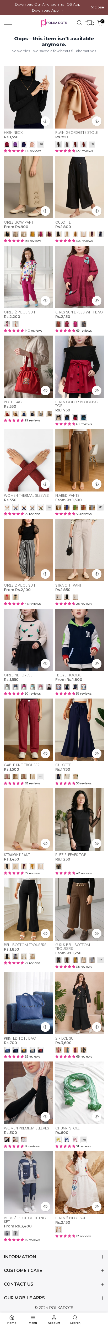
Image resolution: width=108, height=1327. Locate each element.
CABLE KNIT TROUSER (22, 765)
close (99, 7)
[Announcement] (48, 7)
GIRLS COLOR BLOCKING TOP (76, 403)
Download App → (47, 10)
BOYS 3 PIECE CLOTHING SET (25, 1219)
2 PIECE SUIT (65, 1038)
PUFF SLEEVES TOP (70, 854)
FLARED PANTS (67, 495)
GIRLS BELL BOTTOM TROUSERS (72, 946)
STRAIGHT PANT (68, 585)
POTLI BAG (13, 402)
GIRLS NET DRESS (18, 675)
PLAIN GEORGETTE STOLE (76, 132)
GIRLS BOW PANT (18, 222)
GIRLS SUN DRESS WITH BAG (79, 312)
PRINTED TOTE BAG (20, 1038)
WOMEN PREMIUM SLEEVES (26, 1128)
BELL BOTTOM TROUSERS (25, 944)
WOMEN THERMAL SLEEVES (26, 495)
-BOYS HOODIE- (69, 675)
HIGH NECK (13, 132)
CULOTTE (63, 222)
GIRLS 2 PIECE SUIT (19, 312)
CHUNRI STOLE (67, 1128)
